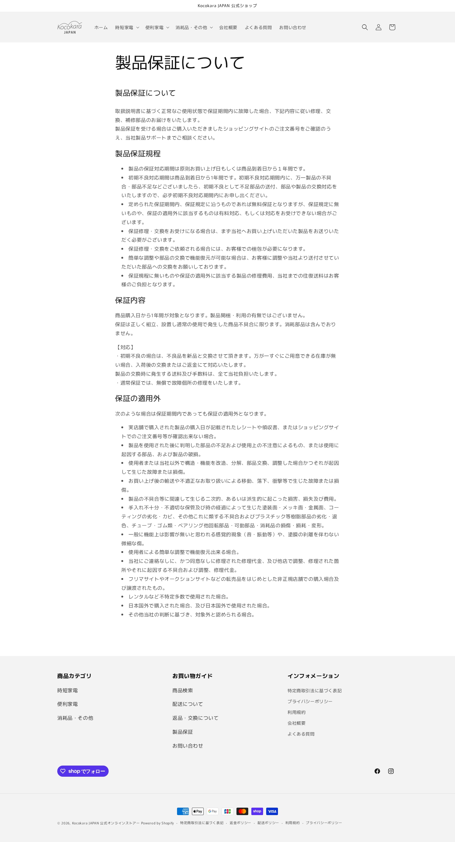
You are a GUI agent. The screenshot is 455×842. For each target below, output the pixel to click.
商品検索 (182, 690)
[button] (126, 27)
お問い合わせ (187, 745)
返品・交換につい (193, 717)
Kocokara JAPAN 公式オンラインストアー (106, 822)
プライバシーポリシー (310, 701)
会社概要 (297, 723)
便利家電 (67, 703)
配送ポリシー (268, 822)
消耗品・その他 (75, 717)
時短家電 (67, 690)
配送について (187, 703)
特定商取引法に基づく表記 (315, 690)
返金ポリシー (240, 822)
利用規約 (297, 712)
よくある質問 (301, 734)
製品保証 (182, 731)
